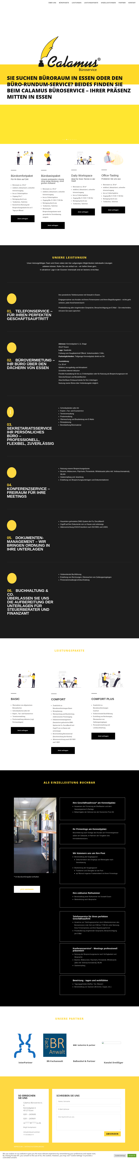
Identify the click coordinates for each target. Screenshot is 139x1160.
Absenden (112, 1133)
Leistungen (76, 3)
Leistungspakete (91, 3)
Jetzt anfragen (22, 218)
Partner (122, 3)
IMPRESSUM (18, 1147)
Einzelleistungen (108, 3)
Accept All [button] (132, 1156)
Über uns (52, 3)
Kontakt (132, 3)
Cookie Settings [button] (120, 1156)
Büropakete (64, 3)
